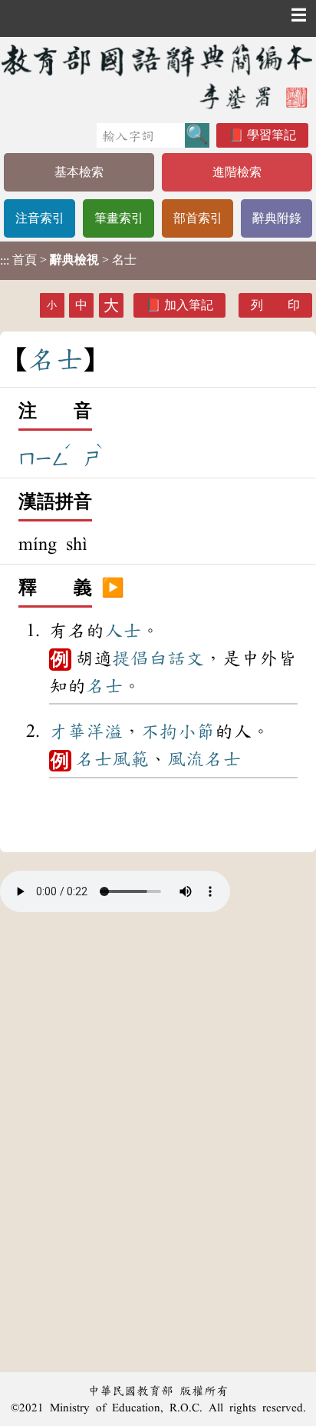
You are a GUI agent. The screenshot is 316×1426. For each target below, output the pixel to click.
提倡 (130, 658)
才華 (67, 731)
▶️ (112, 588)
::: (4, 260)
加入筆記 (188, 305)
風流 (185, 759)
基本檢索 (79, 171)
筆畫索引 (118, 218)
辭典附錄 (276, 218)
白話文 (176, 658)
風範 (130, 759)
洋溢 (104, 731)
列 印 (275, 305)
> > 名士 (68, 260)
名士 (104, 686)
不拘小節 (178, 731)
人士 (122, 630)
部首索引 (197, 218)
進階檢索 (237, 171)
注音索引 (39, 218)
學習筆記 (271, 135)
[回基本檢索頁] (158, 76)
